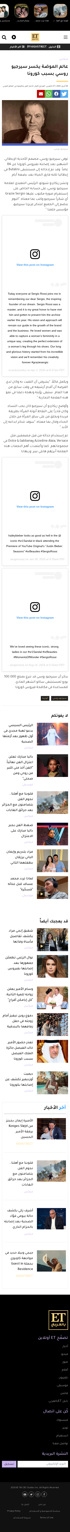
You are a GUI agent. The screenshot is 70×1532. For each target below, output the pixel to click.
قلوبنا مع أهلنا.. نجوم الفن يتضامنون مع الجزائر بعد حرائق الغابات (20, 1174)
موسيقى (27, 785)
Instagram (38, 1494)
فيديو (13, 36)
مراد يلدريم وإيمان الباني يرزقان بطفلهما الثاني (19, 857)
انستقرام (62, 1436)
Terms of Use (46, 1518)
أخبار (65, 1346)
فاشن (64, 1393)
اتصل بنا (25, 1504)
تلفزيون (63, 1378)
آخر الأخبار (15, 47)
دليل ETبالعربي (58, 1401)
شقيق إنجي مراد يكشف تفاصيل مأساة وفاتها (21, 936)
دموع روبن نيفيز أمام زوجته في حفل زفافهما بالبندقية (18, 1021)
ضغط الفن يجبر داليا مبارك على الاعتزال (21, 831)
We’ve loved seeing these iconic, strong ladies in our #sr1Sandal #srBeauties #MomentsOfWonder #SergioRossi (34, 652)
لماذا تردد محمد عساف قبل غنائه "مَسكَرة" (20, 884)
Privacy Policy (13, 1511)
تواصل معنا (60, 1443)
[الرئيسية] (35, 37)
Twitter (32, 1494)
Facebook (44, 1494)
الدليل (52, 47)
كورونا (45, 698)
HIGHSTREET (38, 47)
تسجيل (9, 1464)
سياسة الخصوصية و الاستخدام (45, 1511)
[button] (64, 94)
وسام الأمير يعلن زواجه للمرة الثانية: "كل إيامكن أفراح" (19, 995)
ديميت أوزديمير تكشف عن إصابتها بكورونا (19, 1079)
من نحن (42, 1504)
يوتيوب (25, 1494)
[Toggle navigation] (65, 37)
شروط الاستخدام (22, 1518)
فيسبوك (62, 1420)
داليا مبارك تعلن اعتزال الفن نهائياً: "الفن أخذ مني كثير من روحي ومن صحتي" (19, 768)
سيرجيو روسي (59, 698)
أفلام (65, 1370)
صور (65, 1362)
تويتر (65, 1428)
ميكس (63, 59)
